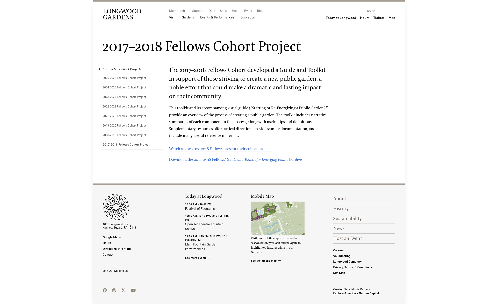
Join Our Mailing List (116, 270)
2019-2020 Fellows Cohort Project (124, 125)
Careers (338, 250)
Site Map (339, 272)
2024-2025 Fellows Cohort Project (124, 87)
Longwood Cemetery (347, 261)
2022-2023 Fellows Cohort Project (124, 106)
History (341, 209)
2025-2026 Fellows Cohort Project (124, 77)
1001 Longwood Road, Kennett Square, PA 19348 (119, 226)
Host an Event (242, 11)
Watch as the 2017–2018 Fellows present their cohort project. (220, 148)
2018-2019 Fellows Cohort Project (124, 135)
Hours (107, 243)
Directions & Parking (117, 248)
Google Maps (112, 237)
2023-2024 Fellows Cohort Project (124, 97)
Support (198, 11)
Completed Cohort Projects (122, 69)
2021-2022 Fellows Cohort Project (124, 116)
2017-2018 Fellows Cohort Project (126, 144)
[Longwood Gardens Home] (122, 14)
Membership (178, 11)
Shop (223, 11)
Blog (260, 11)
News (339, 228)
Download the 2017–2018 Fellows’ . (236, 159)
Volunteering (342, 256)
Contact (108, 254)
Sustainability (347, 219)
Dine (212, 11)
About (339, 199)
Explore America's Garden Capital (356, 293)
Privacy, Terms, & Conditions (352, 267)
